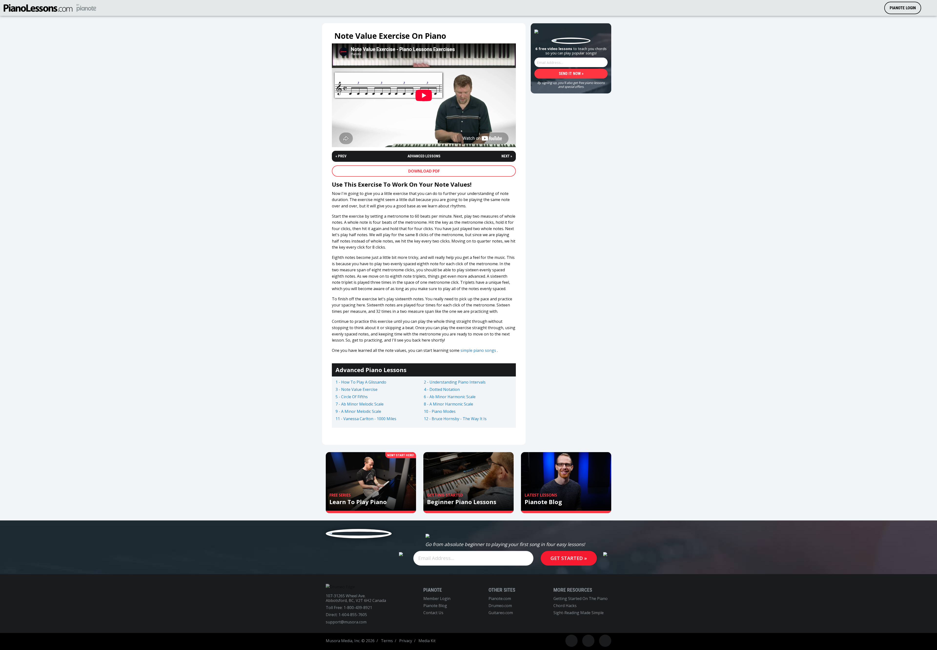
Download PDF (424, 171)
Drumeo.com (500, 605)
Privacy (405, 641)
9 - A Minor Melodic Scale (358, 411)
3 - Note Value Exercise (356, 389)
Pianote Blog (435, 605)
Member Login (436, 598)
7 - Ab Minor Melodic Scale (360, 404)
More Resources (572, 590)
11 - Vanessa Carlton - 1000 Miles (366, 419)
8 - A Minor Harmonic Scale (448, 404)
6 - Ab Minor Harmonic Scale (450, 397)
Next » (506, 156)
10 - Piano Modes (440, 411)
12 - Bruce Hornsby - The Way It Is (455, 419)
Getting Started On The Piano (580, 598)
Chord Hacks (565, 605)
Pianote (432, 590)
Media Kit (427, 641)
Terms (387, 641)
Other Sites (502, 590)
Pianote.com (500, 598)
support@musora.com (346, 622)
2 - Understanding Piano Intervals (455, 382)
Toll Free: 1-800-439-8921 (349, 607)
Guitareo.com (501, 612)
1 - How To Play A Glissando (361, 382)
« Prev (341, 156)
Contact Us (433, 612)
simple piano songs (478, 350)
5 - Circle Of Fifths (352, 397)
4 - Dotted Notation (442, 389)
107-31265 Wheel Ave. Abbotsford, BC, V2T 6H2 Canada (356, 598)
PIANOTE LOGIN (903, 7)
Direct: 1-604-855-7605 (346, 614)
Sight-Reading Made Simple (578, 612)
